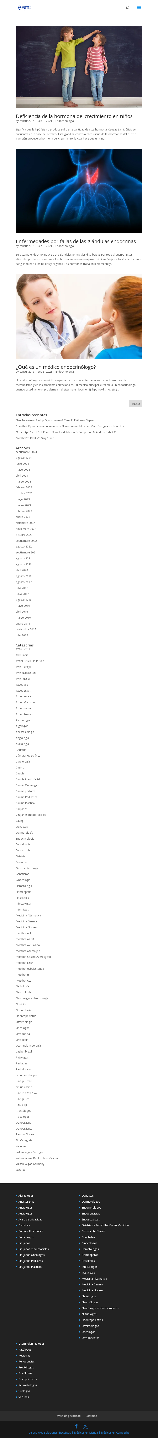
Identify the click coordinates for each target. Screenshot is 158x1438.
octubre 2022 (24, 535)
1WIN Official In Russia (30, 661)
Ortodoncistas (90, 1338)
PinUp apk (22, 1105)
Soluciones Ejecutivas (57, 1432)
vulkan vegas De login (29, 1152)
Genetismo (22, 874)
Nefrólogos (89, 1296)
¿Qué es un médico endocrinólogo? (56, 366)
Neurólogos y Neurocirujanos (100, 1308)
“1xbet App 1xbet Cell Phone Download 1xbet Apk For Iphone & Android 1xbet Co (67, 432)
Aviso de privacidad (30, 1219)
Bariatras (24, 1225)
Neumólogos (90, 1302)
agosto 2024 (24, 457)
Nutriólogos (89, 1314)
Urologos (24, 1391)
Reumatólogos (25, 1134)
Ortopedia (22, 1040)
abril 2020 (22, 570)
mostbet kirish (25, 962)
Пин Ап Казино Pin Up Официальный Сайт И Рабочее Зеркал (55, 420)
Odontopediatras (92, 1320)
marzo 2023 (23, 505)
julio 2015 (22, 635)
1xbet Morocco (25, 702)
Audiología (22, 744)
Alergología (23, 720)
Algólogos (22, 726)
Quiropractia (23, 1122)
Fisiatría (20, 856)
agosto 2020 (24, 564)
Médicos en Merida (86, 1432)
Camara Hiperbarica (30, 1231)
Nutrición (21, 1004)
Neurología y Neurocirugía (32, 998)
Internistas (22, 909)
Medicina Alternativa (28, 915)
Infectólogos (89, 1267)
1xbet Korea (23, 696)
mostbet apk (24, 933)
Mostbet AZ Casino (28, 945)
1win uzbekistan (26, 673)
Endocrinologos (91, 1207)
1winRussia (23, 678)
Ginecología (23, 880)
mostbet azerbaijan (28, 951)
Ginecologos (89, 1243)
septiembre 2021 (26, 552)
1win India (22, 655)
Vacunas (21, 1146)
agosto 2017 (24, 582)
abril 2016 (22, 611)
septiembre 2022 (26, 540)
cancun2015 (26, 121)
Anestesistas (26, 1201)
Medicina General (26, 921)
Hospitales (22, 898)
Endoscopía (23, 850)
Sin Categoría (24, 1140)
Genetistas (88, 1237)
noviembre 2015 (26, 629)
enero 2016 (23, 623)
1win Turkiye (23, 667)
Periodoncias (26, 1361)
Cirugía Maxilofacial (28, 779)
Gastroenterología (27, 868)
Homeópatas (90, 1255)
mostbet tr (22, 974)
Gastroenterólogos (93, 1231)
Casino (20, 767)
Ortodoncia (23, 1034)
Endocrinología (64, 121)
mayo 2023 (23, 499)
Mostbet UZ (23, 980)
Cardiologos (26, 1237)
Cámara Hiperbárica (28, 755)
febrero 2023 (24, 511)
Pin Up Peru (23, 1099)
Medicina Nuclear (26, 927)
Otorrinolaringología (28, 1045)
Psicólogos (22, 1116)
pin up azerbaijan (26, 1075)
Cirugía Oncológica (27, 785)
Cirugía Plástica (25, 803)
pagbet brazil (24, 1051)
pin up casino (24, 1087)
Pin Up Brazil (24, 1081)
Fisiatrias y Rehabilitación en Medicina (105, 1225)
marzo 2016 (23, 617)
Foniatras (22, 862)
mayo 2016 (23, 605)
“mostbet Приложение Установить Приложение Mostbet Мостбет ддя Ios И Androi (70, 426)
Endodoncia (23, 844)
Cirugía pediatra (25, 791)
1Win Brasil (23, 649)
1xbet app (22, 684)
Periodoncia (23, 1069)
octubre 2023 (24, 493)
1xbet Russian (24, 714)
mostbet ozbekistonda (30, 968)
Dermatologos (91, 1201)
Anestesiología (25, 732)
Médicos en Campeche (115, 1432)
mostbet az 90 (25, 939)
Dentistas (22, 826)
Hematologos (90, 1249)
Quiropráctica (24, 1128)
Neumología (23, 992)
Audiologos (25, 1213)
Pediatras (22, 1063)
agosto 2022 (24, 546)
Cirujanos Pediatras (30, 1261)
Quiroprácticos (27, 1379)
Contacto (91, 1416)
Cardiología (23, 761)
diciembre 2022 (25, 523)
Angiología (22, 738)
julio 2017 (22, 588)
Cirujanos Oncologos (31, 1255)
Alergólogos (26, 1195)
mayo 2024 (23, 469)
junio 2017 (22, 594)
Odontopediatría (26, 1016)
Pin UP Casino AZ (27, 1093)
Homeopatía (23, 892)
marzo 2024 (23, 481)
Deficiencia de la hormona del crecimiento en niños (74, 116)
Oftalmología (24, 1022)
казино (20, 1170)
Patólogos (22, 1057)
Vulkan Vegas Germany (30, 1164)
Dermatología (24, 832)
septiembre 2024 (26, 452)
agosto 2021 (24, 558)
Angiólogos (25, 1207)
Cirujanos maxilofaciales (31, 815)
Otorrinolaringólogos (31, 1343)
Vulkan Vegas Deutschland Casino (37, 1158)
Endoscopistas (91, 1219)
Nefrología (22, 986)
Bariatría (21, 750)
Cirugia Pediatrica (26, 797)
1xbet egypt (23, 690)
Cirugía (20, 773)
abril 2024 (22, 475)
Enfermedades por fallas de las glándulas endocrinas (76, 241)
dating (20, 820)
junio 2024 (22, 463)
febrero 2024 (24, 487)
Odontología (23, 1010)
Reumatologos (27, 1385)
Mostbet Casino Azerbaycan (33, 957)
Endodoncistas (91, 1213)
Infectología (23, 903)
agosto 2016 (24, 599)
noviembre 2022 (26, 529)
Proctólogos (23, 1110)
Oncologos (88, 1332)
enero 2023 (23, 517)
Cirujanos (22, 809)
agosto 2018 (24, 576)
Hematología (24, 886)
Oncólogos (22, 1028)
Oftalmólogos (90, 1326)
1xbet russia (23, 708)
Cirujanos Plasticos (30, 1267)
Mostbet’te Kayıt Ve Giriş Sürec (35, 438)
